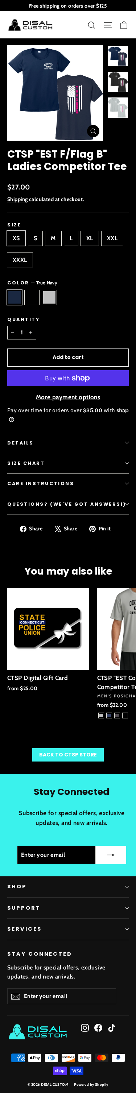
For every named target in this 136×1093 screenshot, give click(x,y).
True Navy (14, 297)
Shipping (17, 199)
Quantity (23, 319)
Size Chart (26, 463)
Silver (49, 297)
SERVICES (24, 929)
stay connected (39, 954)
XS (16, 238)
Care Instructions (40, 483)
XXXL (20, 259)
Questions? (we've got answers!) (66, 504)
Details (20, 443)
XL (89, 238)
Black (32, 297)
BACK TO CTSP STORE (68, 754)
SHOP (17, 886)
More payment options (68, 397)
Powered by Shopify (91, 1084)
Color (32, 283)
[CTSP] (101, 715)
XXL (112, 238)
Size (14, 225)
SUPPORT (24, 907)
